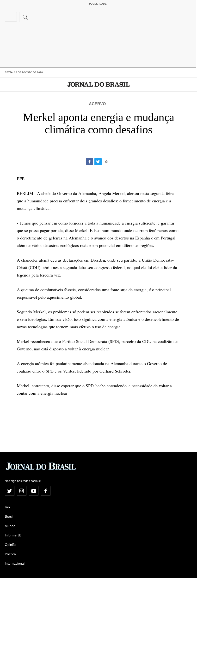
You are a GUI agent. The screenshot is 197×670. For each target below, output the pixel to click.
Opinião (11, 545)
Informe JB (13, 535)
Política (10, 554)
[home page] (98, 84)
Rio (7, 507)
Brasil (9, 516)
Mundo (10, 526)
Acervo (97, 104)
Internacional (15, 563)
